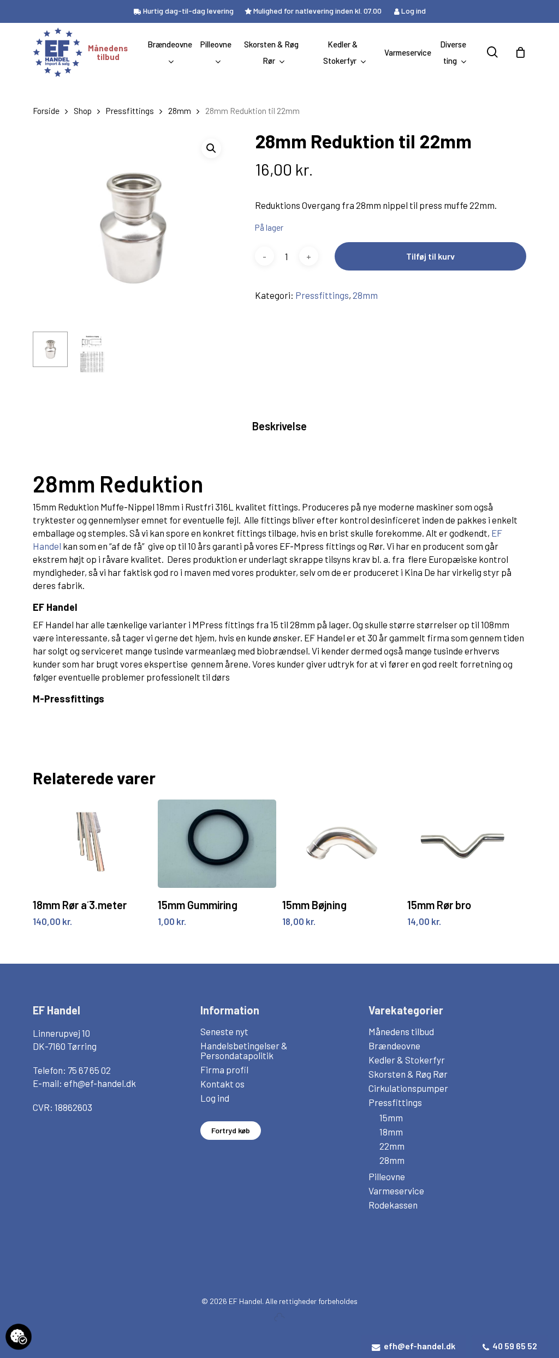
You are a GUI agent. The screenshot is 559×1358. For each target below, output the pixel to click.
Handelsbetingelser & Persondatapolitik (244, 1050)
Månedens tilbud (401, 1031)
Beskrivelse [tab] (279, 426)
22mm (392, 1146)
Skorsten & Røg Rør (408, 1074)
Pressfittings (130, 110)
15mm (391, 1117)
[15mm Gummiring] (217, 844)
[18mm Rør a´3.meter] (92, 844)
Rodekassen (393, 1205)
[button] (211, 148)
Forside (46, 110)
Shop (83, 110)
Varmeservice (396, 1190)
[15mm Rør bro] (466, 844)
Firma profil (224, 1069)
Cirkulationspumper (408, 1088)
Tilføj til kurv (430, 256)
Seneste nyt (224, 1031)
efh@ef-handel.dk (100, 1083)
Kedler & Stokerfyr (406, 1060)
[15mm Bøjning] (341, 844)
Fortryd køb (230, 1130)
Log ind (413, 10)
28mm (179, 110)
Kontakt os (222, 1084)
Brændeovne (394, 1045)
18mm (391, 1132)
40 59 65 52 (514, 1346)
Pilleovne (386, 1176)
